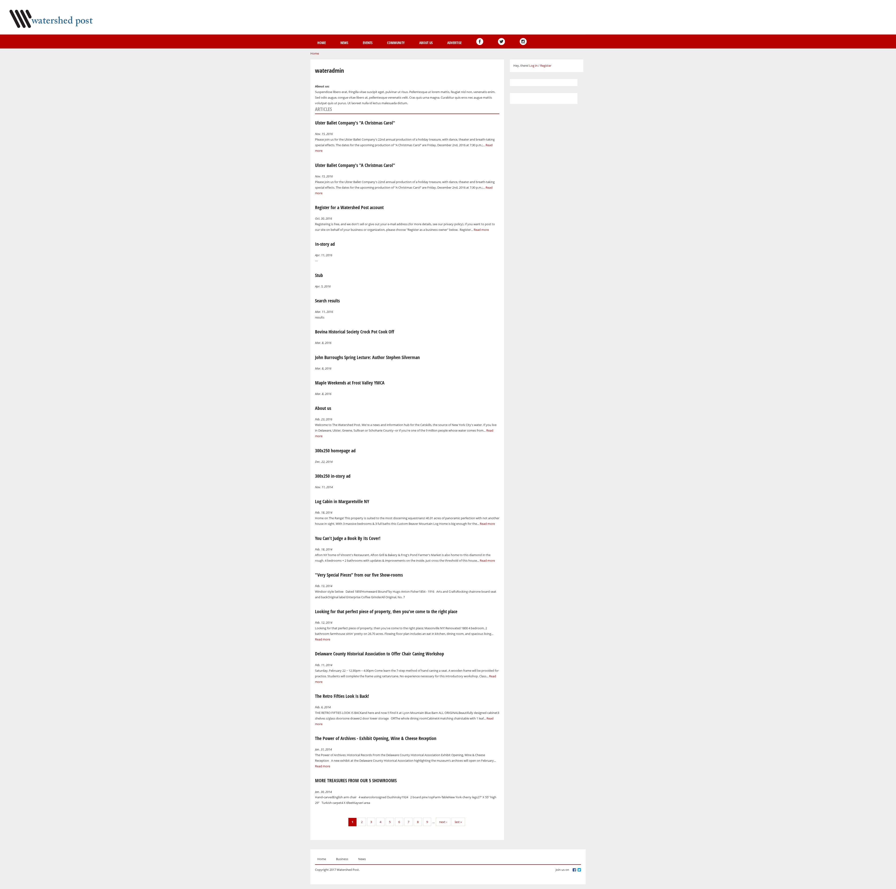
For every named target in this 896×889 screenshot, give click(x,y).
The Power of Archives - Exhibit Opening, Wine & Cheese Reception (375, 738)
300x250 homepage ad (335, 450)
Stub (319, 275)
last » (458, 822)
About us (426, 42)
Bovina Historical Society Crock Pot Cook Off (354, 332)
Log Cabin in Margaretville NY (342, 501)
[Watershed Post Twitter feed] (501, 41)
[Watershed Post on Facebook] (479, 41)
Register (545, 65)
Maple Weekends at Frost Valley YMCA (350, 383)
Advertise (454, 42)
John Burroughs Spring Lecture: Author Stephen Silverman (367, 357)
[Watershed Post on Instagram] (523, 41)
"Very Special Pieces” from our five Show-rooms (359, 575)
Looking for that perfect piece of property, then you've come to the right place (386, 611)
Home (321, 42)
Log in (533, 65)
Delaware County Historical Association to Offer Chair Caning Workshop (379, 653)
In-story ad (325, 244)
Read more (481, 230)
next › (443, 822)
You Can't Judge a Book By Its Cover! (347, 538)
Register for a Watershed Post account (349, 207)
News (344, 42)
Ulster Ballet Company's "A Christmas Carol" (355, 123)
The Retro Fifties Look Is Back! (342, 696)
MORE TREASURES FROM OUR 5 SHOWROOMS (356, 780)
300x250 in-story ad (332, 476)
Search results (327, 300)
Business (342, 859)
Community (396, 42)
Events (367, 42)
